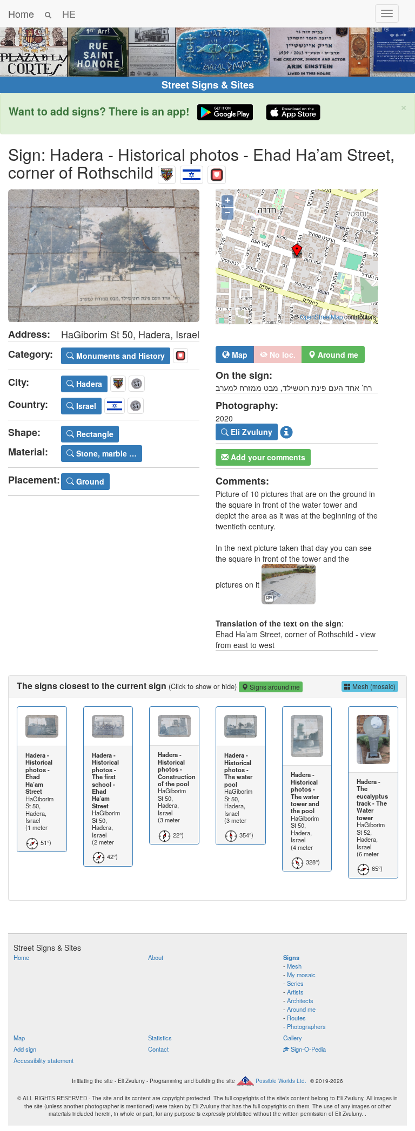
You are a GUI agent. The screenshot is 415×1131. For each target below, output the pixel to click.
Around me (301, 1009)
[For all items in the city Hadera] (167, 171)
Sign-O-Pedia (307, 1049)
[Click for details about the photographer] (286, 432)
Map (238, 354)
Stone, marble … (105, 453)
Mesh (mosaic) (373, 686)
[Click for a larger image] (103, 255)
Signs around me (274, 686)
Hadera (88, 383)
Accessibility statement (43, 1060)
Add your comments (267, 457)
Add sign (25, 1049)
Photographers (306, 1026)
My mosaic (301, 974)
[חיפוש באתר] (48, 13)
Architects (300, 1000)
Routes (296, 1017)
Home (21, 13)
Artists (295, 991)
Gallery (292, 1037)
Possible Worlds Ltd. (281, 1081)
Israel (85, 405)
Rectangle (93, 433)
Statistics (160, 1037)
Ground (89, 481)
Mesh (294, 966)
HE (69, 13)
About (155, 957)
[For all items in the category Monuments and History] (217, 171)
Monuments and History (119, 355)
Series (295, 983)
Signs (291, 957)
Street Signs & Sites (208, 85)
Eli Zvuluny (250, 431)
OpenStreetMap (321, 316)
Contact (158, 1049)
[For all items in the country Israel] (191, 171)
